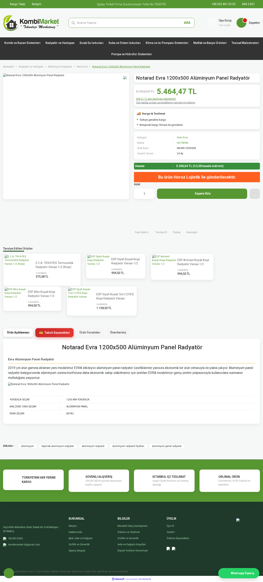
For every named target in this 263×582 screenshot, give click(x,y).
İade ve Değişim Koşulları (132, 544)
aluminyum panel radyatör (167, 446)
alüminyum (27, 446)
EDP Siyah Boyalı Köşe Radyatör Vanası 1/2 (125, 261)
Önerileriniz (118, 332)
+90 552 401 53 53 (224, 4)
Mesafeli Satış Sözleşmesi (133, 526)
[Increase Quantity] (149, 194)
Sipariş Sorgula (77, 550)
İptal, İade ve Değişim (81, 538)
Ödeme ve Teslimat (129, 532)
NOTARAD (182, 142)
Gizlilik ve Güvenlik (79, 544)
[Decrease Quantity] (139, 194)
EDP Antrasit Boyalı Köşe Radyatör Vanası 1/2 (193, 262)
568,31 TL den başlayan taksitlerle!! (156, 98)
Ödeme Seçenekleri (178, 538)
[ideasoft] (118, 579)
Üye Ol (170, 526)
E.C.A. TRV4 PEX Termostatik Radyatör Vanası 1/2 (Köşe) (54, 265)
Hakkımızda (75, 532)
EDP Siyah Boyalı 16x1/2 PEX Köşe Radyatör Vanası (115, 296)
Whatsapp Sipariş (242, 573)
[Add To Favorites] (255, 194)
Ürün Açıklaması (18, 332)
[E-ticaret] (131, 579)
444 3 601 (248, 4)
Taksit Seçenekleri (57, 332)
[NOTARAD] (248, 145)
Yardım (171, 532)
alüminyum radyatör (93, 446)
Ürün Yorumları (90, 332)
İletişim (36, 4)
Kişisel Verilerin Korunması (133, 550)
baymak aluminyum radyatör (58, 446)
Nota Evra (182, 137)
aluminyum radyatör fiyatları (128, 446)
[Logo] (31, 22)
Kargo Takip (17, 4)
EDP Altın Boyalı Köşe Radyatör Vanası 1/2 (41, 294)
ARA (187, 23)
